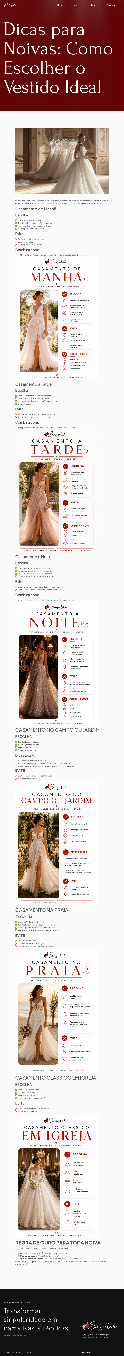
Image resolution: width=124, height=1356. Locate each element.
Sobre (77, 5)
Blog (93, 5)
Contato (111, 5)
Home (60, 5)
